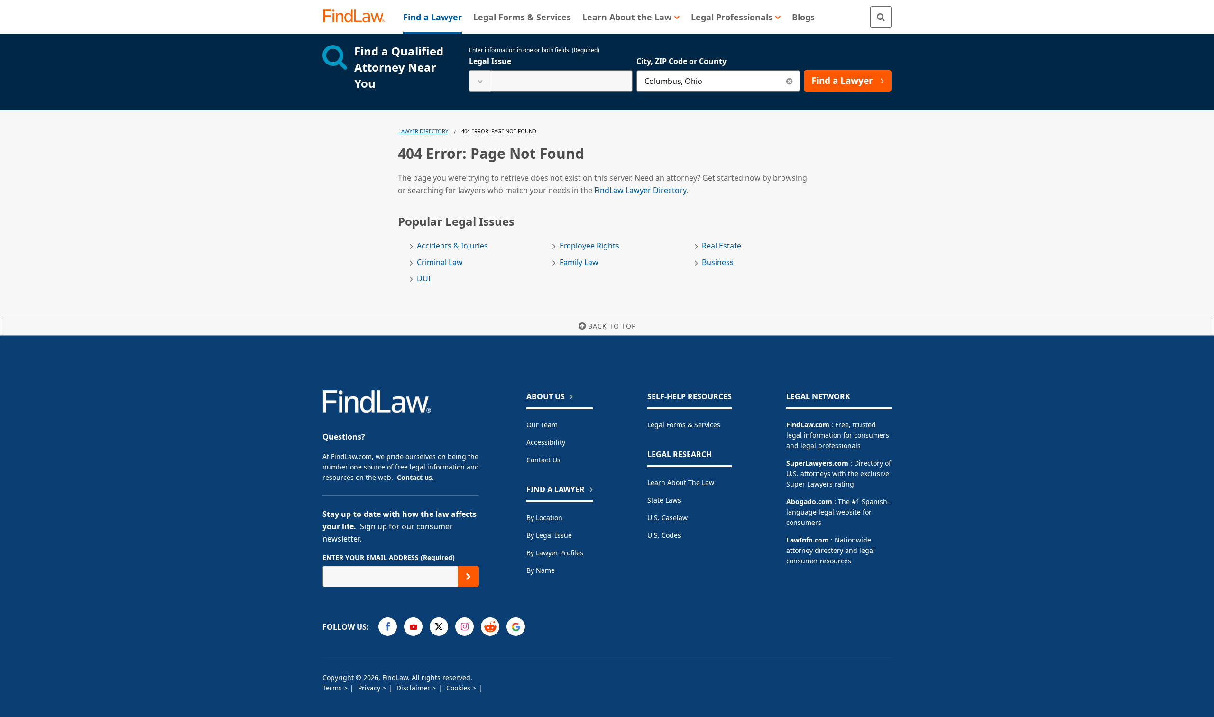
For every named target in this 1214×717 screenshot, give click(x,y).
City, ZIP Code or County (681, 61)
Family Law (579, 262)
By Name (540, 570)
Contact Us (543, 459)
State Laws (664, 500)
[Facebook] (387, 626)
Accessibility (545, 442)
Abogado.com (809, 501)
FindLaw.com (807, 424)
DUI (424, 279)
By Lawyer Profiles (554, 552)
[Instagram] (464, 626)
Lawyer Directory (423, 131)
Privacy (370, 687)
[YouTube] (413, 626)
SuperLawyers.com (817, 463)
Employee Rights (589, 246)
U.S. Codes (664, 535)
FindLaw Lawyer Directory (640, 190)
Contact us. (415, 477)
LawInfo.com (807, 539)
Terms (333, 687)
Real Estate (721, 246)
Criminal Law (440, 262)
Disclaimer (414, 687)
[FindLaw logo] (358, 17)
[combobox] (551, 81)
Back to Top (612, 326)
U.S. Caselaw (667, 517)
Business (718, 262)
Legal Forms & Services (683, 424)
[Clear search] (789, 81)
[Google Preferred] (515, 626)
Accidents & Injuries (452, 246)
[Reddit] (490, 626)
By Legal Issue (549, 535)
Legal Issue (490, 61)
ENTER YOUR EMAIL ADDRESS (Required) (388, 557)
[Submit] (468, 576)
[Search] (881, 17)
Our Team (542, 424)
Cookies (459, 687)
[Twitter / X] (439, 626)
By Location (544, 517)
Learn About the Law (680, 482)
